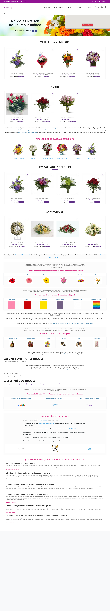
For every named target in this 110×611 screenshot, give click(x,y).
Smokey (24, 384)
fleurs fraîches (22, 132)
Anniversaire (57, 323)
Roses (12, 274)
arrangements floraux (58, 128)
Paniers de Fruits (12, 338)
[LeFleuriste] (8, 7)
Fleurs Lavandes (60, 299)
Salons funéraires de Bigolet (13, 491)
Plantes (69, 7)
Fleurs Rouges (27, 299)
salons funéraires (69, 354)
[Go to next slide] (99, 188)
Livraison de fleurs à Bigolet (13, 481)
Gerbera (29, 274)
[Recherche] (95, 7)
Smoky (30, 384)
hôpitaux (69, 369)
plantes (34, 132)
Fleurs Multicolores (96, 299)
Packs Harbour (69, 384)
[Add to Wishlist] (27, 49)
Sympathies (78, 7)
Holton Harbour (39, 384)
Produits (88, 7)
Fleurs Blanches (77, 299)
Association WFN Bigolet (69, 428)
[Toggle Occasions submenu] (50, 7)
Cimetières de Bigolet (11, 512)
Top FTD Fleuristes (42, 420)
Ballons (48, 338)
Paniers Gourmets (30, 338)
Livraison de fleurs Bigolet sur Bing (55, 398)
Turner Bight (8, 384)
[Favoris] (99, 7)
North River (60, 384)
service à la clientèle (23, 255)
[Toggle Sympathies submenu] (83, 7)
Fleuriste (14, 13)
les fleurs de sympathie (25, 130)
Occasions (47, 7)
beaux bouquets (45, 128)
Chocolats (63, 338)
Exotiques (97, 274)
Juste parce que (67, 323)
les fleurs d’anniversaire (40, 130)
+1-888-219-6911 (22, 1)
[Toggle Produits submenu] (92, 7)
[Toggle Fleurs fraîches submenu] (63, 7)
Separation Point (50, 384)
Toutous (79, 338)
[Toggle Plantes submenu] (72, 7)
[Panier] (102, 7)
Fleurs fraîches (58, 7)
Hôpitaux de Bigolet (11, 502)
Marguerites (46, 274)
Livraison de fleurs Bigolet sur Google (21, 398)
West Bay (16, 384)
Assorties (80, 274)
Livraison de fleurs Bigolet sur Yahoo (89, 398)
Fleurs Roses (11, 299)
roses (28, 132)
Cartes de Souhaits (96, 338)
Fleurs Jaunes (43, 299)
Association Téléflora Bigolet (46, 423)
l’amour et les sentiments (56, 130)
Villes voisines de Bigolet (12, 469)
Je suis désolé (79, 323)
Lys (64, 274)
